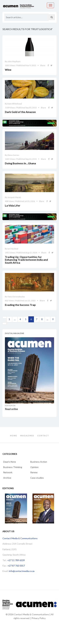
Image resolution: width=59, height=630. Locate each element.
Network (7, 472)
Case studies (37, 477)
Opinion (34, 467)
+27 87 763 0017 (16, 565)
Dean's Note (9, 461)
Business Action (38, 461)
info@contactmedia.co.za (21, 571)
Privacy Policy (39, 618)
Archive (7, 477)
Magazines (27, 435)
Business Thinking (12, 467)
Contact (43, 435)
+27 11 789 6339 (16, 560)
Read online (11, 408)
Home (13, 435)
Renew (34, 472)
